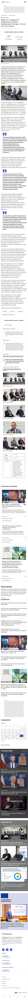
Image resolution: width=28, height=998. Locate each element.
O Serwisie (4, 976)
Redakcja (4, 953)
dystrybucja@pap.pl (6, 962)
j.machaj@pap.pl (5, 969)
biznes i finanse (4, 769)
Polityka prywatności (5, 979)
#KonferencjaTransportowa (8, 314)
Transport (4, 311)
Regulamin (4, 981)
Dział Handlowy (6, 960)
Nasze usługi (4, 985)
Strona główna (4, 15)
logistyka (12, 311)
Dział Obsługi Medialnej (7, 967)
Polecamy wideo (7, 751)
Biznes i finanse (12, 15)
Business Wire (7, 542)
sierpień (3, 723)
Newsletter (4, 983)
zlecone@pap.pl (5, 955)
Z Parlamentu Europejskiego (6, 900)
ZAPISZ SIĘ (3, 598)
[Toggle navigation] (25, 2)
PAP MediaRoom (8, 520)
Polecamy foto (6, 822)
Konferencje (20, 311)
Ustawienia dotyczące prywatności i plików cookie (11, 987)
